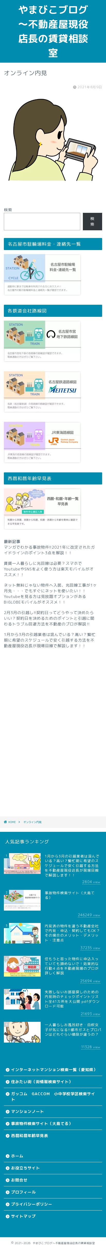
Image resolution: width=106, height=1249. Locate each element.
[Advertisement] (53, 725)
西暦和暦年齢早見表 (29, 1135)
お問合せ (19, 1180)
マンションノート (27, 1111)
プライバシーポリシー (31, 1204)
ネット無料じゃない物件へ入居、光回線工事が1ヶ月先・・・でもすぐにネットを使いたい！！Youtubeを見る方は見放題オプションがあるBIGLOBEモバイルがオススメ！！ (50, 594)
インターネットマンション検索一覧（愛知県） (54, 1069)
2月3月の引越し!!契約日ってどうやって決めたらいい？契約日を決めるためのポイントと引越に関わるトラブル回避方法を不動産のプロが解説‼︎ (49, 618)
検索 (8, 210)
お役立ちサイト (25, 1168)
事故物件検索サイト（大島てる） (42, 1123)
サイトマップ (23, 1216)
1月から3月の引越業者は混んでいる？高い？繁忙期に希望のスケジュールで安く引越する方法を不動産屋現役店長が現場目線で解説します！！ (49, 640)
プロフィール (23, 1192)
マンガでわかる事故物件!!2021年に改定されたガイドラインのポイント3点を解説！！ (49, 550)
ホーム (17, 1156)
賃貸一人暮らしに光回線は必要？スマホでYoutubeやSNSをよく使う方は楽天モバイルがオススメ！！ (49, 569)
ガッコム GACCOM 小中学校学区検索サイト (53, 1096)
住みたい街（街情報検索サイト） (42, 1081)
